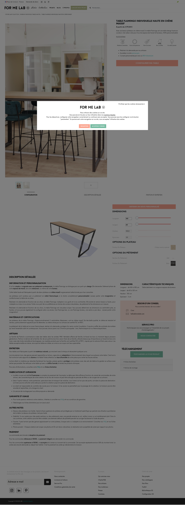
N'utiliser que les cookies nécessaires (131, 104)
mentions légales (109, 115)
